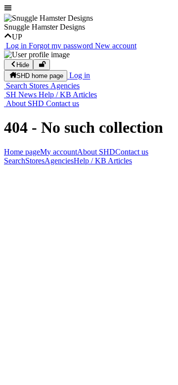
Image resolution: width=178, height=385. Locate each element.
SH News (21, 94)
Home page (22, 152)
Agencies (65, 85)
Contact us (62, 103)
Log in (16, 45)
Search (16, 85)
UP (17, 37)
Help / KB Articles (68, 94)
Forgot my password (61, 45)
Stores (38, 85)
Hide (22, 65)
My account (58, 152)
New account (115, 45)
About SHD (25, 103)
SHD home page (39, 76)
